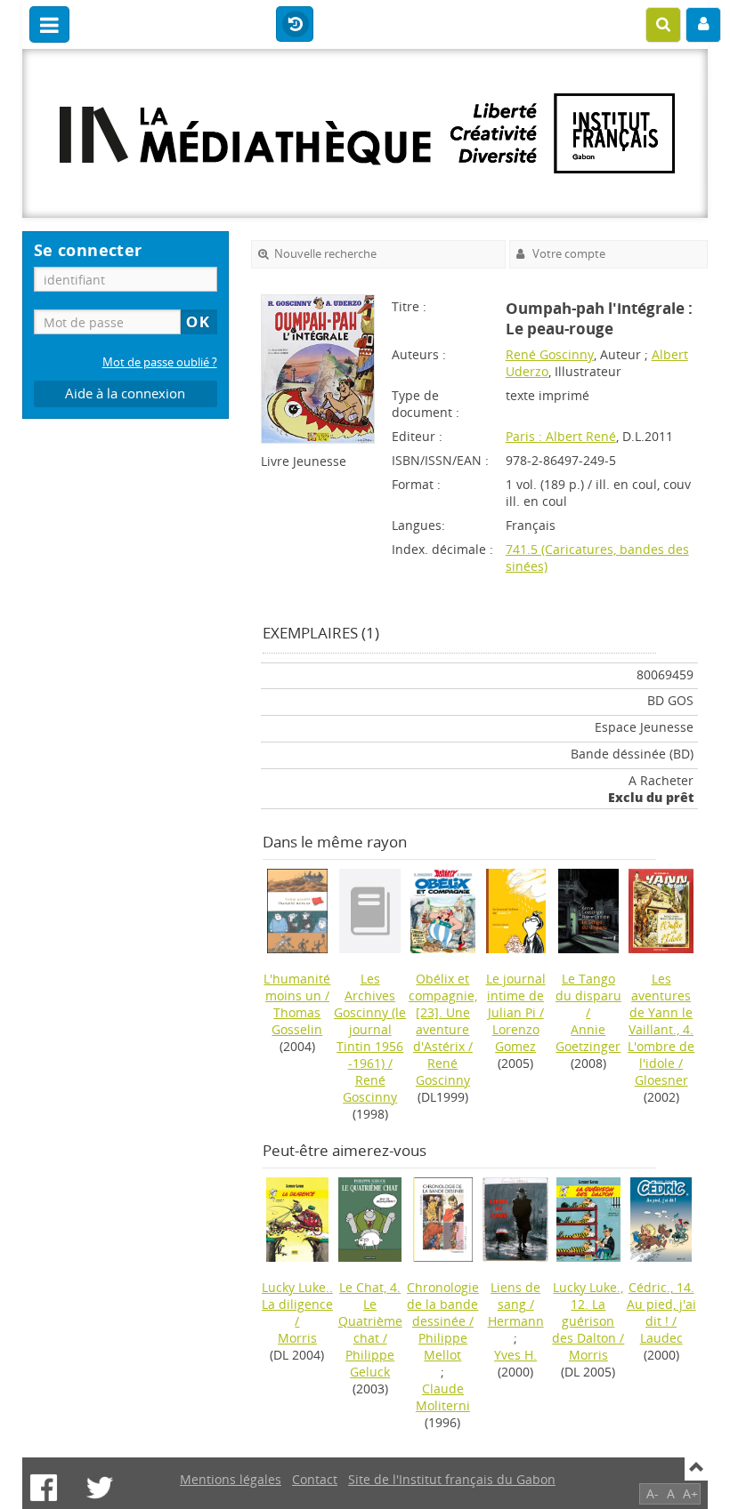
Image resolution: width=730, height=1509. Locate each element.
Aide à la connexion (125, 393)
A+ (690, 1493)
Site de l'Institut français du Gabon (452, 1479)
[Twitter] (99, 1487)
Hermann (516, 1320)
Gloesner (661, 1080)
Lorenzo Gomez (515, 1038)
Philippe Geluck (369, 1363)
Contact (314, 1479)
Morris (297, 1337)
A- (652, 1493)
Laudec (661, 1337)
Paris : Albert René (561, 436)
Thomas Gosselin (297, 1021)
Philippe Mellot (442, 1346)
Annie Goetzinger (588, 1038)
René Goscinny (550, 354)
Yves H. (515, 1354)
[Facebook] (43, 1487)
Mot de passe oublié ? (159, 362)
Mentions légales (230, 1479)
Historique (294, 25)
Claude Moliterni (443, 1397)
